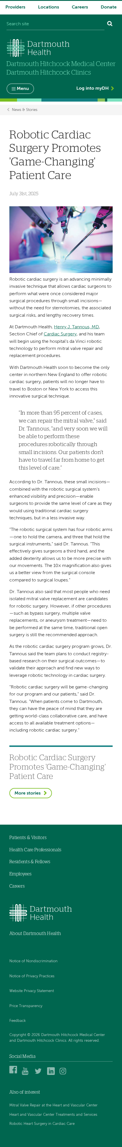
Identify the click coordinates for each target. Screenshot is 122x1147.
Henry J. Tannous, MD (76, 327)
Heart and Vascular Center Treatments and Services (53, 1115)
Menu (23, 89)
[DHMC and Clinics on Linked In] (51, 1074)
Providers (15, 7)
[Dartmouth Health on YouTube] (26, 1074)
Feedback (17, 1021)
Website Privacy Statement (31, 991)
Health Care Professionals (35, 850)
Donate (109, 7)
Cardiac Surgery (60, 334)
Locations (48, 7)
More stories (27, 793)
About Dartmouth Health (35, 933)
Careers (80, 7)
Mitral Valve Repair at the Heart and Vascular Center (53, 1105)
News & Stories (24, 110)
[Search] (109, 24)
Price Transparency (25, 1006)
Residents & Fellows (29, 862)
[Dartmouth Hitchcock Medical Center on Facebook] (14, 1074)
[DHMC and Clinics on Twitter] (39, 1074)
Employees (20, 874)
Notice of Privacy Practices (31, 976)
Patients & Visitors (28, 837)
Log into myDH (92, 88)
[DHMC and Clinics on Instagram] (64, 1074)
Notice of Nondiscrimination (33, 961)
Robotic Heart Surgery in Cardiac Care (42, 1124)
